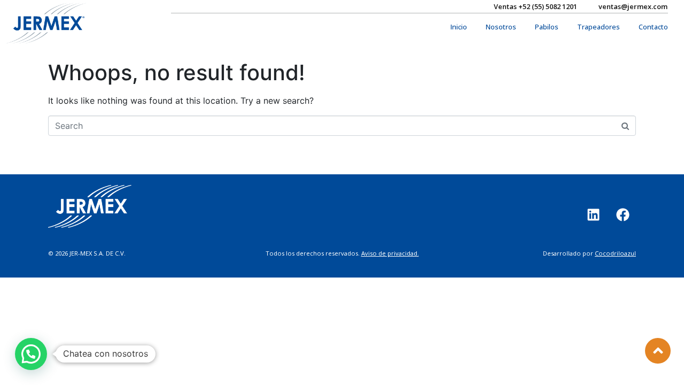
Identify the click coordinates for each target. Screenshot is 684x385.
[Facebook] (622, 214)
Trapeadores (598, 27)
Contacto (653, 27)
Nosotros (501, 27)
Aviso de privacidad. (390, 253)
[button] (31, 354)
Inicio (458, 27)
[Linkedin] (593, 214)
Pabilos (546, 27)
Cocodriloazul (615, 253)
